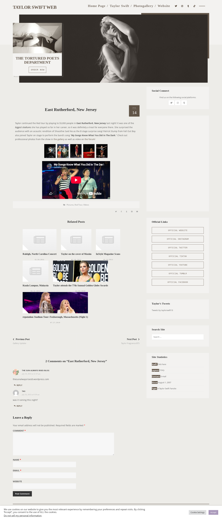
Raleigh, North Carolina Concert (39, 254)
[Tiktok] (194, 6)
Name (17, 460)
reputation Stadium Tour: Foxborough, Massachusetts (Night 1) (55, 317)
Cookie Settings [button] (197, 512)
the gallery (59, 139)
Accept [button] (213, 512)
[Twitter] (176, 6)
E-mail (163, 376)
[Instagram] (182, 6)
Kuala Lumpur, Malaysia (35, 285)
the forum (90, 139)
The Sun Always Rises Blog (35, 370)
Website (164, 6)
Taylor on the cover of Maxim (76, 254)
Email (17, 470)
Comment (19, 431)
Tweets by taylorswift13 (162, 310)
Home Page (96, 6)
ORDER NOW (38, 70)
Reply (19, 385)
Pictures (70, 205)
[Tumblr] (188, 6)
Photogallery (143, 6)
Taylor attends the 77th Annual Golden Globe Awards (80, 285)
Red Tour (78, 205)
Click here (162, 364)
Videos (86, 205)
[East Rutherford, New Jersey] (116, 211)
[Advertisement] (76, 93)
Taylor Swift (119, 6)
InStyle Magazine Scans (108, 254)
